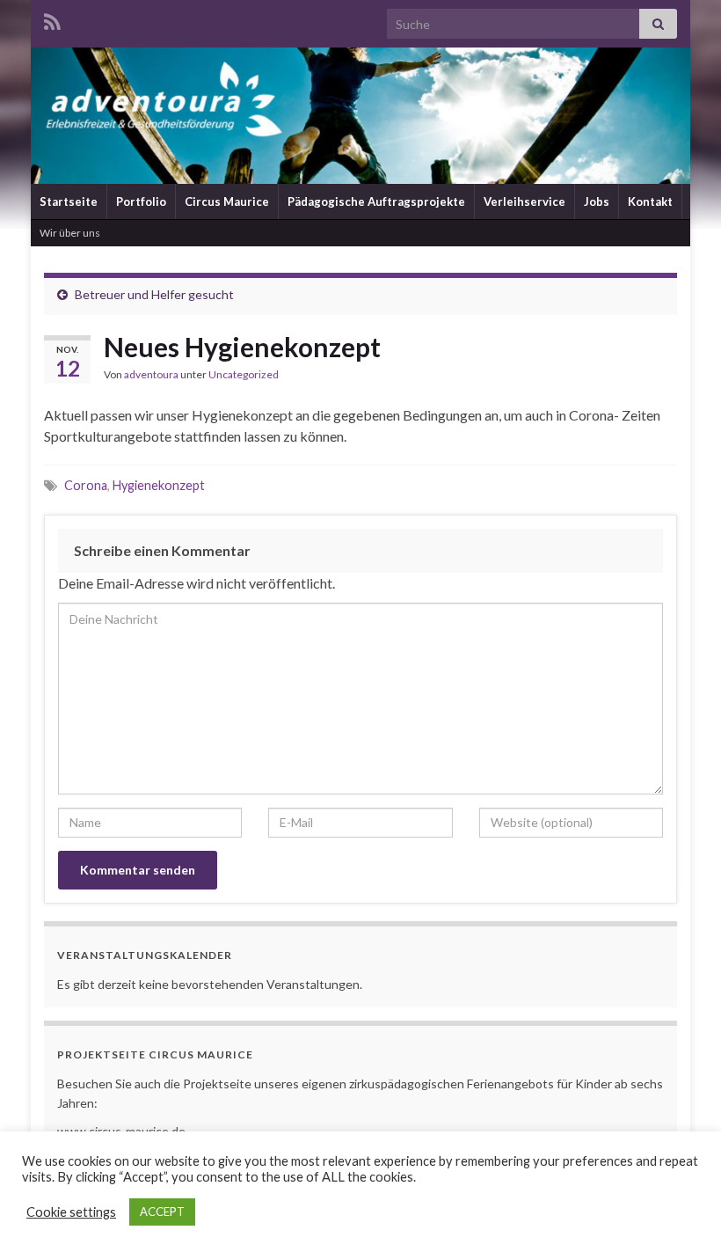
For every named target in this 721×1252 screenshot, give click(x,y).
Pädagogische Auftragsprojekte (376, 201)
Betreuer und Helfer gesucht (154, 294)
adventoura (151, 374)
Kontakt (650, 201)
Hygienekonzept (159, 485)
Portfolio (141, 201)
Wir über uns (70, 232)
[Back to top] (681, 1212)
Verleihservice (524, 201)
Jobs (596, 201)
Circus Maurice (227, 201)
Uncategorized (243, 374)
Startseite (69, 201)
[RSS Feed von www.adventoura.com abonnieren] (52, 19)
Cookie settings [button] (71, 1211)
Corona (85, 485)
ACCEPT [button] (162, 1211)
